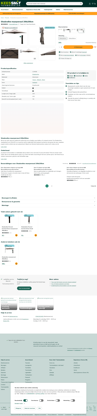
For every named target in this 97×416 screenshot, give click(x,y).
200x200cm (62, 38)
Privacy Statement (52, 414)
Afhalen (3, 367)
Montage (3, 375)
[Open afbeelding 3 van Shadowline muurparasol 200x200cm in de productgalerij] (9, 53)
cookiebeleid (30, 393)
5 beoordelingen (13, 24)
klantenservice (13, 316)
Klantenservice (5, 363)
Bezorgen (3, 365)
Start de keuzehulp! (24, 288)
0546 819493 (39, 316)
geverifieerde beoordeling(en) (89, 163)
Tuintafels (28, 367)
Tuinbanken (28, 375)
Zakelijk (51, 372)
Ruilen (2, 379)
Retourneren (4, 377)
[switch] (41, 400)
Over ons (51, 363)
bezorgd (84, 52)
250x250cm (72, 38)
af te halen (83, 55)
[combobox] (52, 3)
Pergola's (27, 379)
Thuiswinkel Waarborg (7, 382)
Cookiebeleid (77, 350)
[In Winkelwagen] (16, 235)
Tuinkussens (28, 382)
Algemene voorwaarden (40, 414)
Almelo (76, 363)
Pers (50, 370)
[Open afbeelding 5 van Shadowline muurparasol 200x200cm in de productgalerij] (47, 53)
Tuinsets (27, 363)
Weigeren (18, 408)
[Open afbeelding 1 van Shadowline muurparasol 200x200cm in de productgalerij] (14, 36)
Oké (39, 408)
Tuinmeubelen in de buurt (56, 365)
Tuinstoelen (28, 370)
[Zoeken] (81, 3)
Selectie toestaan (30, 408)
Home (2, 17)
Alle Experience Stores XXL (81, 372)
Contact (3, 384)
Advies (3, 389)
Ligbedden (28, 372)
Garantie (3, 372)
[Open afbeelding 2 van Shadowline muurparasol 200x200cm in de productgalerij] (42, 36)
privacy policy (40, 393)
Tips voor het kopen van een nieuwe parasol (63, 282)
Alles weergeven (28, 63)
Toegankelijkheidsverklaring (79, 414)
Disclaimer (60, 414)
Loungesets (28, 365)
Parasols (7, 17)
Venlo (75, 370)
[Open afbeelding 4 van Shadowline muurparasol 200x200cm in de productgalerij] (28, 53)
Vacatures (52, 367)
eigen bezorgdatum (69, 55)
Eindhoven (77, 367)
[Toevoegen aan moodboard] (95, 47)
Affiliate (51, 375)
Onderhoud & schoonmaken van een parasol (63, 285)
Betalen (3, 370)
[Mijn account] (90, 3)
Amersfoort (77, 365)
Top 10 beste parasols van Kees (60, 284)
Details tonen (19, 403)
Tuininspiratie (5, 387)
